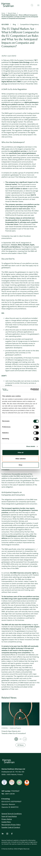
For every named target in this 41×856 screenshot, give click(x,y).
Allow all (20, 452)
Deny (20, 465)
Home (3, 13)
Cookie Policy (6, 822)
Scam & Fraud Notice (9, 816)
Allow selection (20, 458)
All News (20, 745)
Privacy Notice (7, 819)
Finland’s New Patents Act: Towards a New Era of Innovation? (14, 732)
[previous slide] (16, 739)
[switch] (36, 426)
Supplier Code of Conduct (11, 827)
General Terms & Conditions (12, 814)
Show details (30, 446)
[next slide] (25, 739)
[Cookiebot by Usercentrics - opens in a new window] (30, 389)
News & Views (12, 13)
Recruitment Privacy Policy (11, 825)
